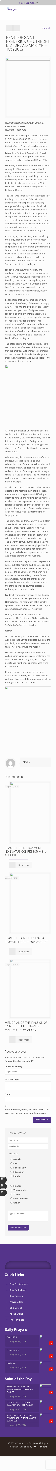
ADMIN (26, 761)
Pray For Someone (18, 1283)
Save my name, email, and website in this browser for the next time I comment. (27, 1111)
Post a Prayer (12, 1079)
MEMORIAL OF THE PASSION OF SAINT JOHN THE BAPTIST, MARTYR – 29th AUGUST (26, 1026)
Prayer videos (16, 1301)
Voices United (16, 1313)
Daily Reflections (17, 1289)
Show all (46, 28)
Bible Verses (15, 1307)
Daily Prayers (16, 1295)
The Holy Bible (16, 1319)
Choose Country (13, 1066)
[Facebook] (24, 1451)
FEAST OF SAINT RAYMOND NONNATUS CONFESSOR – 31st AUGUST (26, 851)
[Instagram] (31, 1451)
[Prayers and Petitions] (12, 12)
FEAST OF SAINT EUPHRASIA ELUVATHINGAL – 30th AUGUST (26, 940)
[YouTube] (28, 1451)
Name (8, 1094)
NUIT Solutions (40, 1446)
